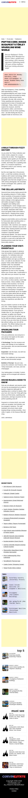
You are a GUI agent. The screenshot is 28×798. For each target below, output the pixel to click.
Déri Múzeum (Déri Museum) (12, 486)
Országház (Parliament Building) (14, 594)
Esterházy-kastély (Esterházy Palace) (15, 655)
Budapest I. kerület (13, 689)
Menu (23, 2)
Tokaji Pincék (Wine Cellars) (12, 568)
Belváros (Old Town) (10, 527)
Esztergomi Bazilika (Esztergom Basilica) (17, 610)
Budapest (18, 39)
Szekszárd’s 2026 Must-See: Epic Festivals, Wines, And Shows (16, 728)
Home (3, 39)
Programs (10, 39)
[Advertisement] (14, 21)
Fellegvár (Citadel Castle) (11, 493)
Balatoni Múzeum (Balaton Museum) (15, 514)
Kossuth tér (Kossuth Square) (13, 490)
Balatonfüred (12, 653)
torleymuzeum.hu (13, 84)
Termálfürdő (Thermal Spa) (12, 561)
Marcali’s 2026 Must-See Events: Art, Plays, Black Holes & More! (17, 716)
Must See (11, 713)
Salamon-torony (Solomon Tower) (14, 497)
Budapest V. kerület (13, 665)
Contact (14, 791)
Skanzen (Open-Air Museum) (13, 506)
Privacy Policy (14, 789)
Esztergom (11, 701)
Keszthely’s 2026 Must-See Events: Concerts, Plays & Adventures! (16, 765)
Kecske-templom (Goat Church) (13, 541)
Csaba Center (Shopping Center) (14, 564)
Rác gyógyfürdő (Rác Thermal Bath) (15, 691)
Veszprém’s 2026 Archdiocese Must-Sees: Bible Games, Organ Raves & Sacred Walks (16, 741)
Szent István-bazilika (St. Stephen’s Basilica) (17, 586)
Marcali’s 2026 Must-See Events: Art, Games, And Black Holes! (17, 753)
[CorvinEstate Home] (8, 4)
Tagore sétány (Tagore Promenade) (15, 523)
